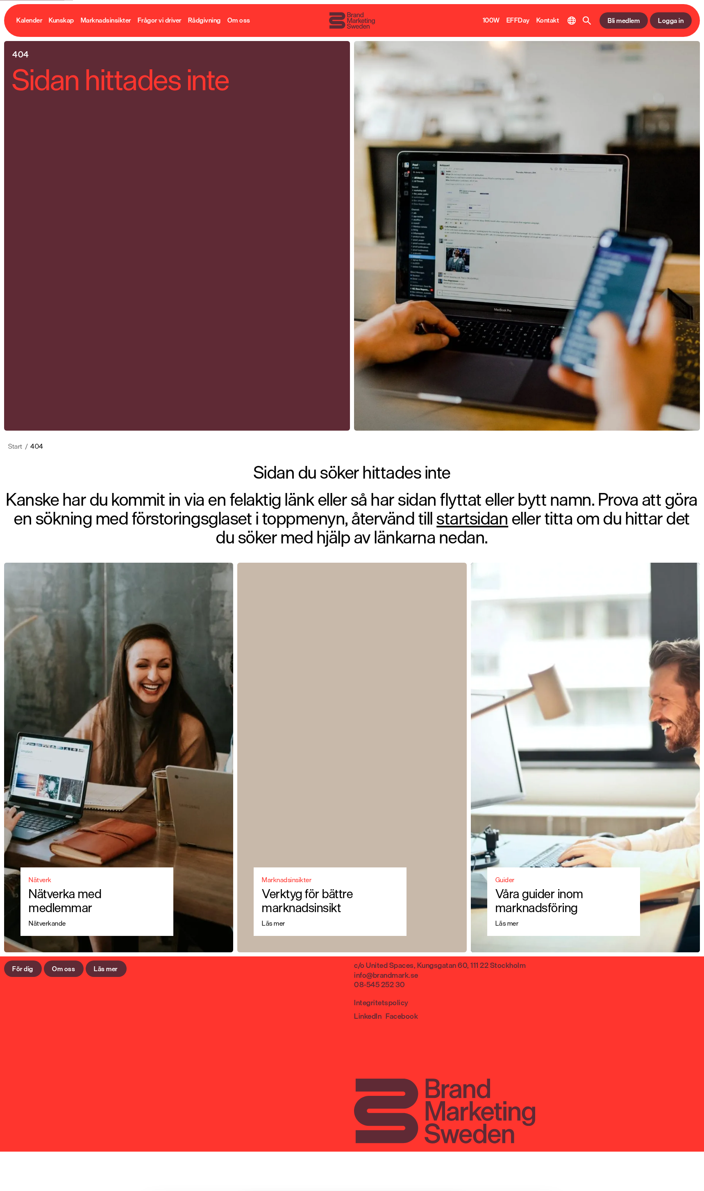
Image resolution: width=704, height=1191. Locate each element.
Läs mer (273, 923)
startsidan (472, 518)
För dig (22, 968)
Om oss (238, 20)
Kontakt (547, 20)
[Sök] (587, 20)
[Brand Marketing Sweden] (352, 20)
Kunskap (61, 20)
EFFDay (518, 20)
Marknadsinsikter (106, 20)
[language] (572, 20)
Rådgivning (204, 20)
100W (491, 20)
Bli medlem (624, 20)
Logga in (671, 20)
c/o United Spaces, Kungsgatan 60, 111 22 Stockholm (440, 965)
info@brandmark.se (386, 975)
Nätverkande (47, 923)
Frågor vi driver (160, 20)
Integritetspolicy (381, 1002)
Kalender (29, 20)
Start (15, 446)
